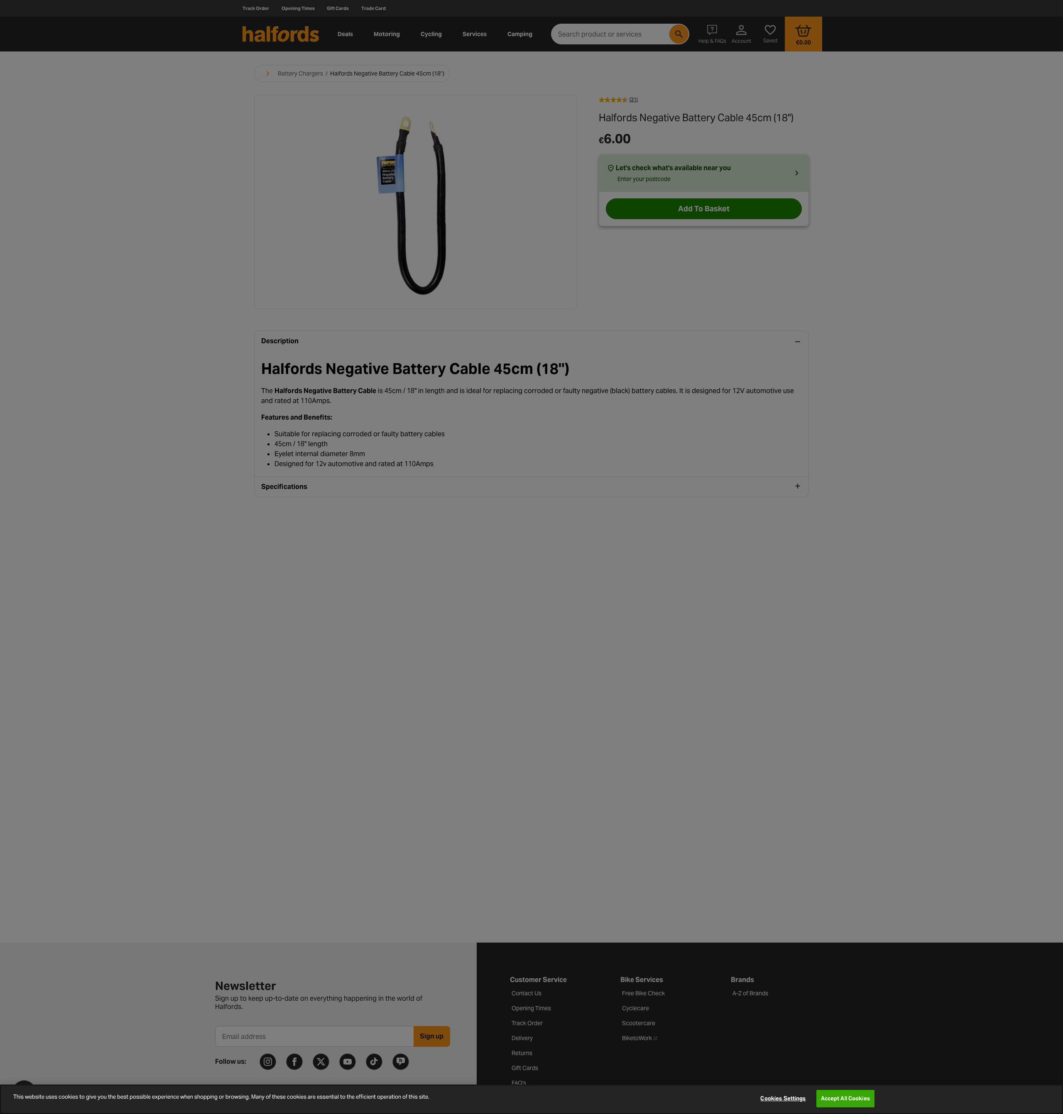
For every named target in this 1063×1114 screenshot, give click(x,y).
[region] (531, 1099)
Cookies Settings (783, 1098)
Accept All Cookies (845, 1098)
